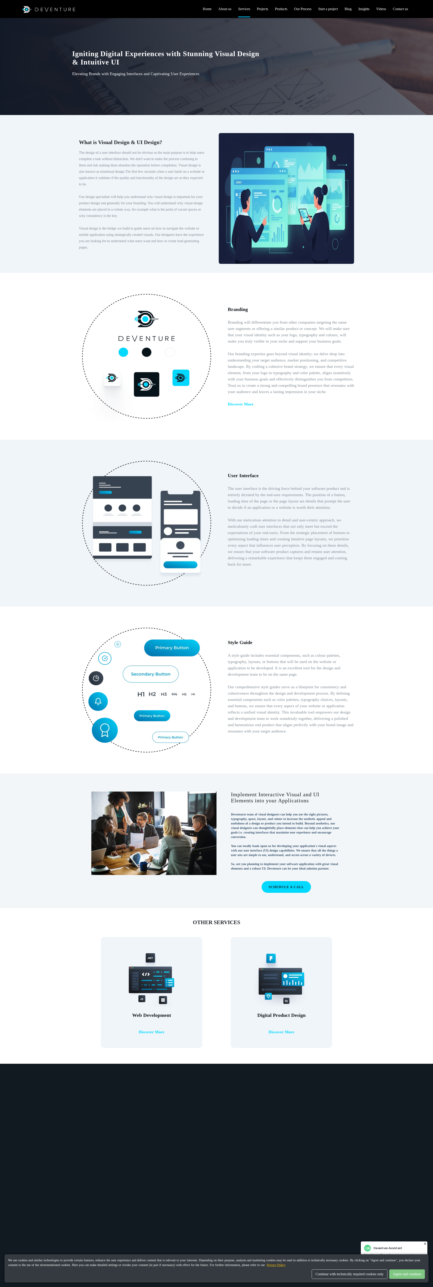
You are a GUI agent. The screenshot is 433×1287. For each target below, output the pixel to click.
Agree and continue (407, 1274)
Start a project (328, 9)
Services (244, 9)
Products (281, 9)
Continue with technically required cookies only (350, 1274)
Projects (262, 9)
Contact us (400, 9)
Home (207, 9)
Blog (348, 9)
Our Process (302, 9)
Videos (381, 9)
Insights (363, 9)
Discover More (240, 404)
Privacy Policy (276, 1265)
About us (224, 9)
